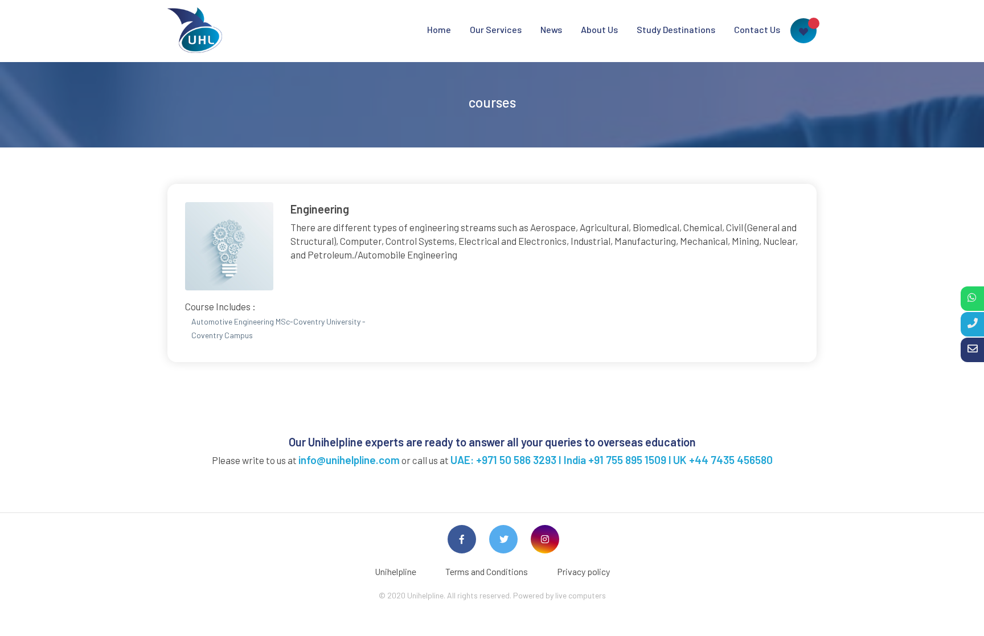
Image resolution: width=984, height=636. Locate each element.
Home (439, 29)
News (551, 29)
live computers (580, 595)
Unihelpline (395, 571)
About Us (599, 29)
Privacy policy (583, 571)
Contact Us (757, 29)
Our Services (496, 29)
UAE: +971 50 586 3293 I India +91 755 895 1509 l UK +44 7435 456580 (611, 459)
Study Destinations (676, 29)
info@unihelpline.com (349, 459)
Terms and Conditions (486, 571)
